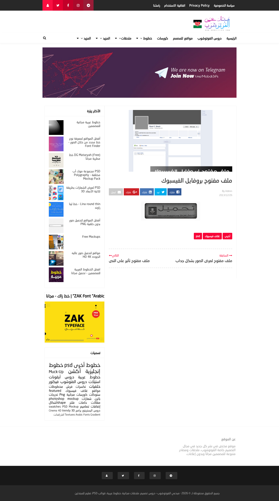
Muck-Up (56, 371)
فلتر (72, 402)
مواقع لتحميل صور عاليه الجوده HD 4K (86, 254)
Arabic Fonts (83, 414)
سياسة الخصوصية (224, 5)
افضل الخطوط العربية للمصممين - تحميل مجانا (85, 271)
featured (55, 390)
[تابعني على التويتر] (58, 5)
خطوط (93, 365)
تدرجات (53, 394)
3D (73, 410)
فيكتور (54, 381)
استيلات (94, 381)
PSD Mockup (70, 406)
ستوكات (94, 394)
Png (62, 394)
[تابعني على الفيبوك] (68, 5)
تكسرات (81, 386)
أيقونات (55, 376)
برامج (78, 410)
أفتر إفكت (59, 414)
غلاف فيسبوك (212, 236)
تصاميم (84, 406)
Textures (70, 414)
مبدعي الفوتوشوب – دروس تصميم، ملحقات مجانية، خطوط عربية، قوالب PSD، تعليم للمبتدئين (127, 493)
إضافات (95, 406)
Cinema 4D (55, 410)
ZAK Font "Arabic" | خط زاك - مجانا (75, 295)
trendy (66, 410)
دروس (69, 376)
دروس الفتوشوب (73, 381)
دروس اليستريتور (91, 410)
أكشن (74, 371)
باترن (97, 398)
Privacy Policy (199, 5)
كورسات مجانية (77, 394)
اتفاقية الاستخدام (174, 5)
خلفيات (94, 386)
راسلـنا (156, 5)
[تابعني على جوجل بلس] (88, 5)
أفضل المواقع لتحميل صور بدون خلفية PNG (84, 222)
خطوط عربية (89, 376)
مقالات (95, 402)
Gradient (95, 414)
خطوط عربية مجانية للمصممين (88, 124)
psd (198, 236)
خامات (83, 402)
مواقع (96, 390)
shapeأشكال (57, 402)
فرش (69, 386)
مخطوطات (56, 386)
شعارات (87, 398)
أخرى (227, 236)
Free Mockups (91, 236)
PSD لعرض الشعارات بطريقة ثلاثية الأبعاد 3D (83, 189)
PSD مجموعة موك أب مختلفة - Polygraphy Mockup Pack (86, 174)
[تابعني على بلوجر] (47, 5)
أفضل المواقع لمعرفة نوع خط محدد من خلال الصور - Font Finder (84, 142)
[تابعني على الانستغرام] (78, 5)
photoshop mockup (64, 398)
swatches (55, 406)
